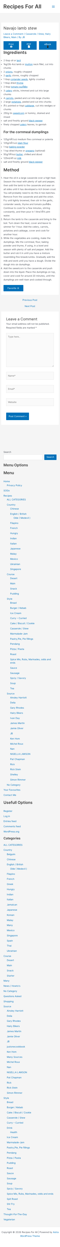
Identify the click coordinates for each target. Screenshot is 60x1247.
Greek (10, 884)
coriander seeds (19, 79)
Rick (12, 764)
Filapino (14, 523)
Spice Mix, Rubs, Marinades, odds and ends (30, 1193)
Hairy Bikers (16, 713)
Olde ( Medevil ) (22, 518)
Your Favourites (12, 790)
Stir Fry (11, 1204)
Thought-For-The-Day (15, 1214)
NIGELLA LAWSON (20, 754)
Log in (7, 816)
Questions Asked (12, 996)
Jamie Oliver (16, 728)
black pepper (36, 120)
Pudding (14, 593)
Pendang (15, 644)
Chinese (14, 508)
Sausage (15, 673)
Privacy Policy (14, 485)
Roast (13, 654)
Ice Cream (15, 613)
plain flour (23, 143)
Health (13, 1132)
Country (11, 504)
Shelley (14, 774)
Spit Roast (12, 1199)
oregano (30, 150)
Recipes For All (22, 6)
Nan (12, 748)
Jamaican (12, 904)
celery (9, 90)
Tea (12, 688)
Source (10, 693)
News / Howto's (12, 986)
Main (13, 37)
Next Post (30, 306)
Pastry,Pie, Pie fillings (21, 639)
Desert (13, 578)
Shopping (9, 1001)
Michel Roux (16, 743)
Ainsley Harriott (18, 697)
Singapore (15, 569)
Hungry (14, 533)
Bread (13, 602)
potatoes (16, 101)
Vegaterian (9, 1219)
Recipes (8, 495)
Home (7, 481)
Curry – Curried (18, 618)
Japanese (15, 548)
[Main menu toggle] (53, 6)
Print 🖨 (11, 45)
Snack (13, 588)
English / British (18, 514)
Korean (10, 915)
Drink (9, 1128)
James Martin (17, 723)
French (14, 528)
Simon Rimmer (18, 779)
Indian (13, 538)
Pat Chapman (17, 759)
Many (10, 925)
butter (19, 154)
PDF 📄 (29, 45)
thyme (19, 83)
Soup (13, 683)
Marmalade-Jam (19, 633)
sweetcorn (18, 113)
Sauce (13, 668)
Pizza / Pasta (17, 649)
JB (11, 733)
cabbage (29, 105)
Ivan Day (15, 718)
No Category (13, 785)
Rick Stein (15, 769)
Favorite (12, 288)
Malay (13, 553)
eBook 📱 (47, 45)
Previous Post (29, 300)
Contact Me (10, 795)
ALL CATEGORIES (16, 499)
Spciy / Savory (18, 678)
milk (19, 158)
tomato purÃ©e (19, 86)
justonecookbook (16, 1046)
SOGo (7, 490)
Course (10, 574)
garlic (8, 75)
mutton (29, 64)
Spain (10, 940)
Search (7, 452)
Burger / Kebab (18, 608)
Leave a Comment (13, 34)
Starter (10, 975)
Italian (13, 543)
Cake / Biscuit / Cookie (22, 623)
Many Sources (14, 1057)
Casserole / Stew (35, 34)
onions (9, 71)
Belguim (11, 854)
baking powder (17, 146)
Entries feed (10, 821)
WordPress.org (11, 831)
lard (19, 60)
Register (8, 811)
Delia (13, 702)
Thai (9, 945)
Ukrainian (15, 564)
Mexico (14, 559)
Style (9, 598)
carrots (9, 98)
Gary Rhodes (17, 707)
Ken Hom (15, 738)
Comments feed (12, 826)
